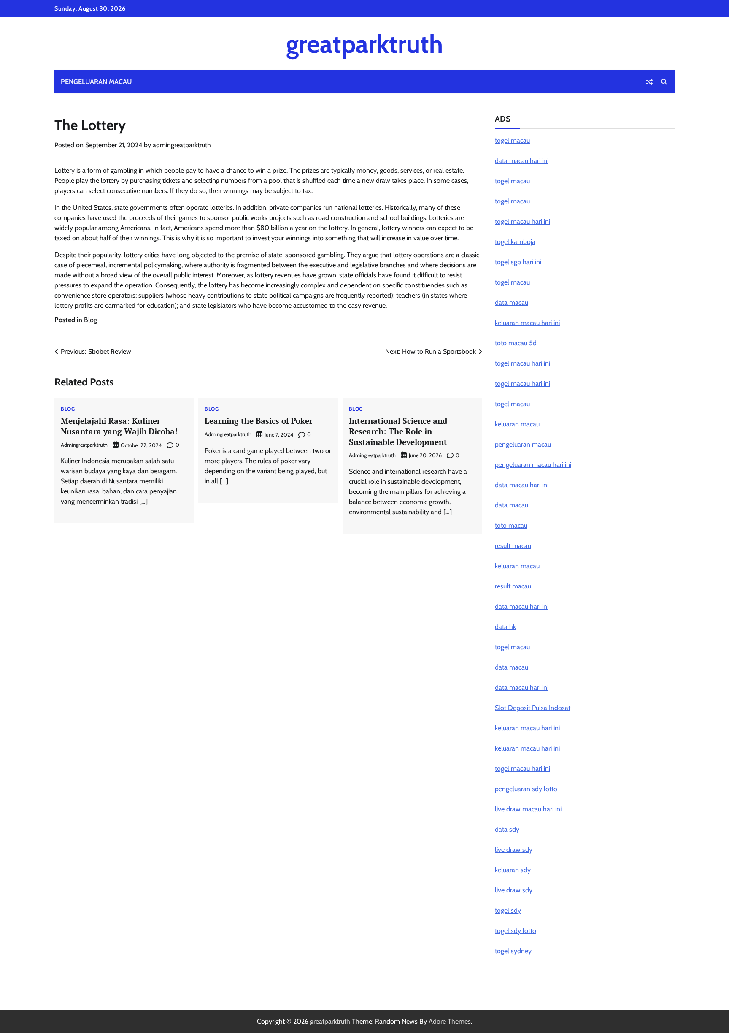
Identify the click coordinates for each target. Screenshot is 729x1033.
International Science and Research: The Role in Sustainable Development (398, 431)
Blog (90, 320)
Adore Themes (450, 1021)
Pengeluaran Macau (96, 82)
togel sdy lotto (515, 931)
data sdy (507, 829)
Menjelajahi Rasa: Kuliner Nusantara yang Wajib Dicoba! (119, 426)
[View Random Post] (649, 82)
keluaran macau (517, 424)
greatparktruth (364, 43)
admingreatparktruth (182, 145)
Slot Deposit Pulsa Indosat (532, 708)
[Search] (664, 82)
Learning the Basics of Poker (259, 420)
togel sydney (513, 951)
